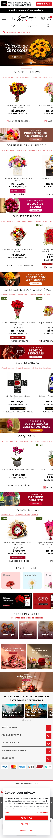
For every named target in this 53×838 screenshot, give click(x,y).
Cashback (43, 18)
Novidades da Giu (26, 509)
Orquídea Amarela (21, 441)
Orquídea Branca (7, 441)
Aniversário (19, 194)
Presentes (32, 295)
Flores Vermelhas (19, 341)
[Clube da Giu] (26, 691)
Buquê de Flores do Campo (16, 221)
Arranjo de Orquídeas (19, 485)
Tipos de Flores (22, 295)
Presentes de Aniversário (26, 145)
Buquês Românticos (19, 561)
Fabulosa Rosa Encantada (41, 368)
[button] (22, 63)
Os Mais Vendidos (27, 72)
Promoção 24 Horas (8, 295)
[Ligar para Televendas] (13, 18)
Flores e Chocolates (7, 77)
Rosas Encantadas (26, 363)
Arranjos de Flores (22, 77)
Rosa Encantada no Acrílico (19, 412)
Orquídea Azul (35, 441)
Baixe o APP (43, 4)
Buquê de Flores (36, 77)
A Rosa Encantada (7, 368)
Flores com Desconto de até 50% (26, 289)
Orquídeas (26, 436)
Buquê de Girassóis (34, 221)
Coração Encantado (23, 368)
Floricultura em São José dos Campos (34, 712)
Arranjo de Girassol (19, 121)
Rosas (3, 221)
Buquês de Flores (26, 216)
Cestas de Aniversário (8, 150)
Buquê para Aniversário (26, 150)
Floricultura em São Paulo (11, 713)
